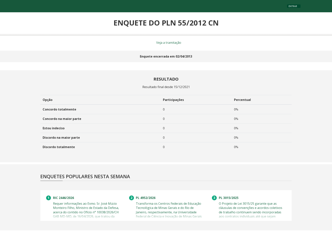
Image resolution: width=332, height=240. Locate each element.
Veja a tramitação (168, 42)
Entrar (293, 6)
